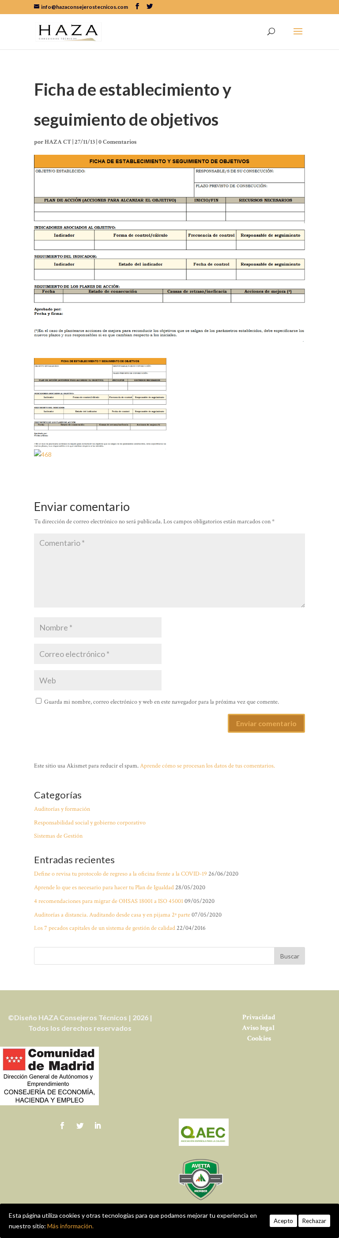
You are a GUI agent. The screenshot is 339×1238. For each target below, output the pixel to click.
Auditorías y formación (62, 809)
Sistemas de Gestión (58, 836)
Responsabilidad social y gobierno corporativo (90, 823)
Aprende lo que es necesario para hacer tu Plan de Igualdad (104, 887)
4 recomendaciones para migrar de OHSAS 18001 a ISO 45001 (108, 901)
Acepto (283, 1220)
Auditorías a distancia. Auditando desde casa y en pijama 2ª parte (112, 915)
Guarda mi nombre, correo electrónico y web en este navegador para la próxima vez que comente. (161, 702)
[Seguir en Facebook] (62, 1126)
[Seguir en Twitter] (80, 1126)
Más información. (70, 1226)
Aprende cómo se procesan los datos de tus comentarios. (207, 766)
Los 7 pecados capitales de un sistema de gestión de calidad (104, 928)
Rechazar (314, 1220)
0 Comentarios (117, 142)
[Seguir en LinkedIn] (97, 1126)
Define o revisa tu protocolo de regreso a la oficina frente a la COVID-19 (120, 874)
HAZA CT (58, 142)
